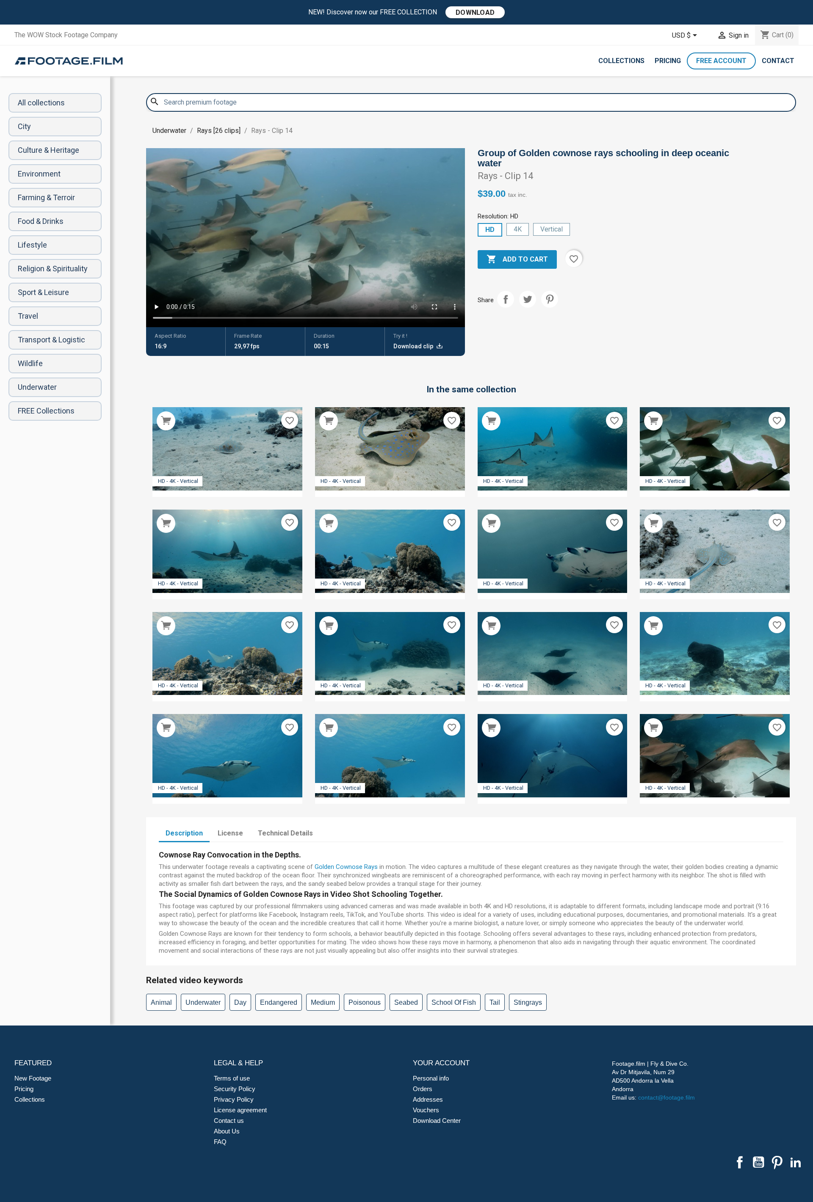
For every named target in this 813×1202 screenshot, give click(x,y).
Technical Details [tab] (285, 833)
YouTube (758, 1162)
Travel (28, 316)
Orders (422, 1088)
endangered (278, 1002)
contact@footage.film (666, 1097)
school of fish (453, 1002)
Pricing (668, 61)
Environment (39, 173)
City (24, 126)
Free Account (721, 61)
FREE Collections (46, 410)
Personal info (431, 1078)
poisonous (364, 1002)
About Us (227, 1131)
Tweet (527, 299)
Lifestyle (32, 244)
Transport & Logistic (51, 339)
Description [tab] (184, 833)
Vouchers (426, 1110)
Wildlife (30, 363)
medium (323, 1002)
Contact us (229, 1120)
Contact (778, 61)
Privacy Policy (234, 1099)
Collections (621, 61)
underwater (203, 1002)
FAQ (220, 1141)
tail (494, 1002)
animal (161, 1002)
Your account (441, 1063)
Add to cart (517, 259)
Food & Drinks (41, 221)
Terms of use (232, 1078)
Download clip (413, 346)
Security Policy (234, 1088)
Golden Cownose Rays (346, 867)
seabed (406, 1002)
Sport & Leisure (43, 292)
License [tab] (230, 833)
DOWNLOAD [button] (475, 12)
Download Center (437, 1120)
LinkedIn (795, 1162)
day (240, 1002)
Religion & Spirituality (53, 268)
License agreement (240, 1110)
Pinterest (549, 299)
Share (505, 299)
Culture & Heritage (48, 150)
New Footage (32, 1078)
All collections (41, 102)
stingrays (528, 1002)
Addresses (428, 1099)
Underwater (37, 387)
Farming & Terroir (46, 197)
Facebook (739, 1162)
